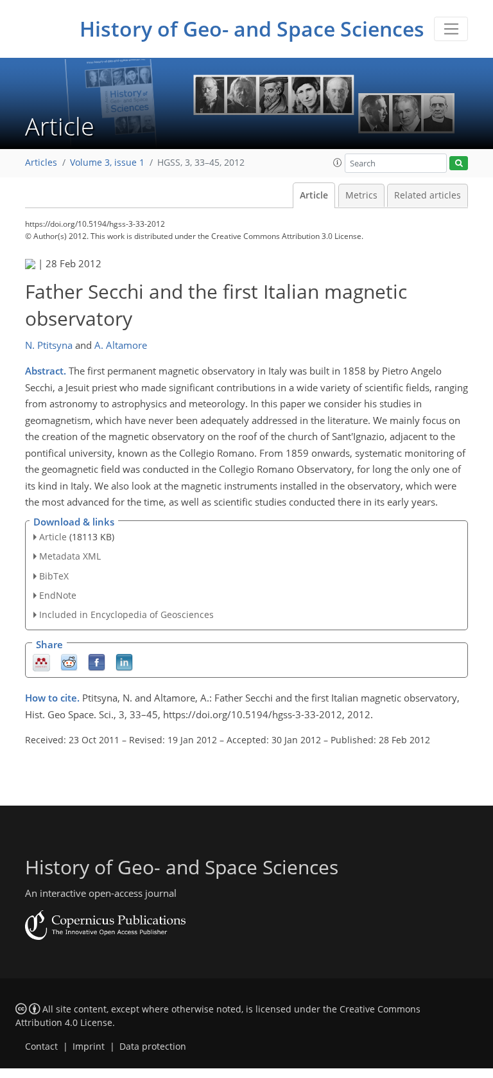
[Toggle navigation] (451, 29)
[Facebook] (96, 662)
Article (314, 195)
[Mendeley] (41, 662)
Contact (41, 1046)
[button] (337, 162)
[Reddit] (69, 662)
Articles (41, 162)
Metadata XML (70, 556)
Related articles (427, 195)
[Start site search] (458, 163)
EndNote (57, 595)
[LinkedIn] (124, 662)
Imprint (89, 1046)
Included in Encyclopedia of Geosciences (126, 614)
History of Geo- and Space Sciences (252, 28)
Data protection (152, 1046)
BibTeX (54, 576)
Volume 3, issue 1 (107, 162)
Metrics (361, 195)
